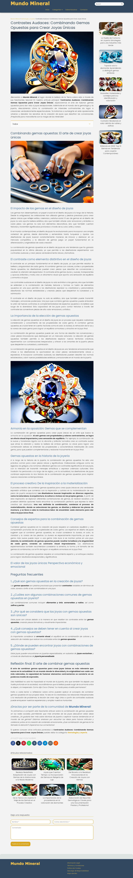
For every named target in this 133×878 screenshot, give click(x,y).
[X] (18, 743)
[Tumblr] (34, 743)
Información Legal (73, 863)
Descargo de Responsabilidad (78, 871)
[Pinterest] (23, 743)
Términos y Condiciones (75, 866)
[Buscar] (122, 3)
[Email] (50, 743)
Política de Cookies (74, 868)
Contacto (84, 10)
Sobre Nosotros (71, 10)
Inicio (47, 10)
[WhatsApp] (29, 743)
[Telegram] (45, 743)
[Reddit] (55, 743)
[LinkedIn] (39, 743)
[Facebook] (13, 743)
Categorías (56, 10)
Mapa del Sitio (72, 873)
